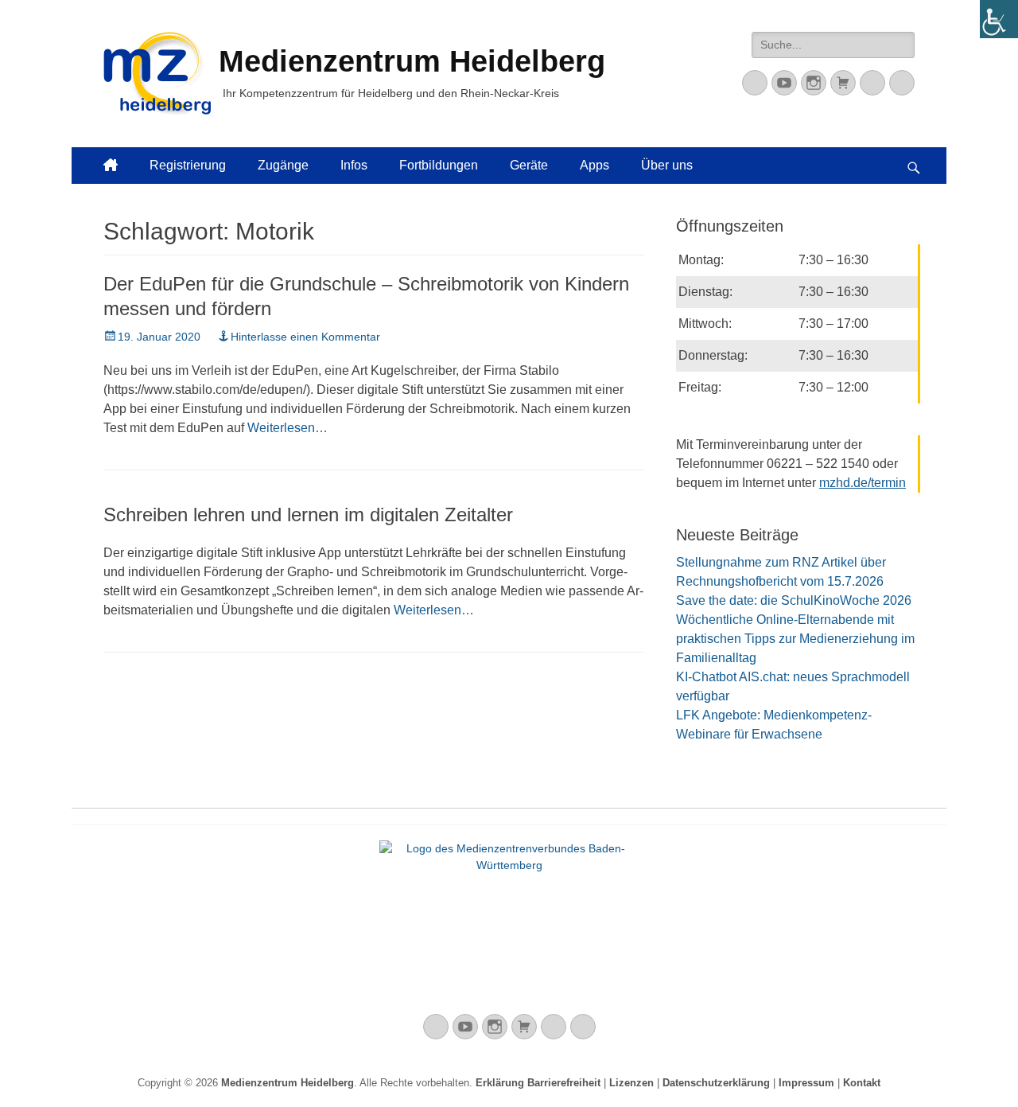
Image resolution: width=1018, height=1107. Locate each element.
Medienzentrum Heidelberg (287, 1083)
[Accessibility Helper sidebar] (999, 19)
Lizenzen (631, 1083)
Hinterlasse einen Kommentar (305, 336)
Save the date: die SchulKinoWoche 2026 (793, 600)
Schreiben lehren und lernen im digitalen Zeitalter (308, 514)
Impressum (806, 1083)
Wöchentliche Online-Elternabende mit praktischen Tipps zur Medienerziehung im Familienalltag (795, 639)
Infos (353, 165)
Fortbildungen (438, 165)
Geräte (529, 165)
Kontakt (861, 1083)
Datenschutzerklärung (716, 1083)
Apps (594, 165)
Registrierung (188, 165)
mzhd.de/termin (862, 482)
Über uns (667, 165)
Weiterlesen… (287, 428)
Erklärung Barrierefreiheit (538, 1083)
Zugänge (283, 165)
